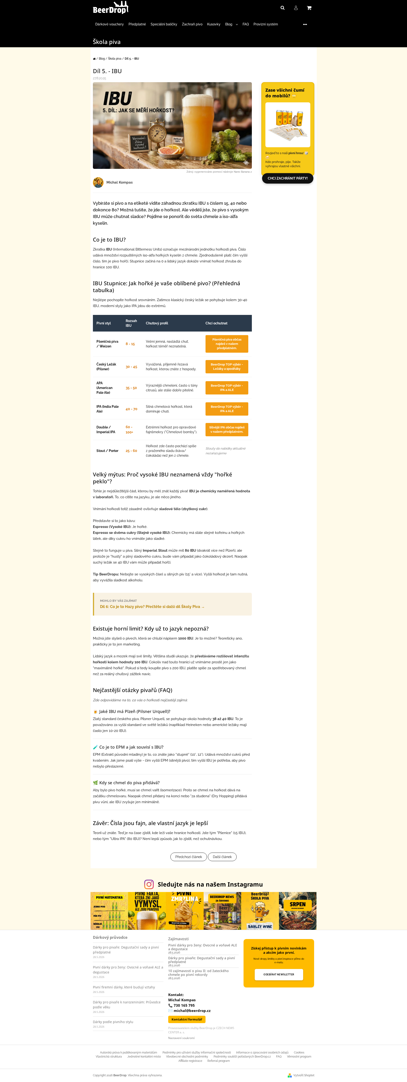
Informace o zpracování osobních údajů (262, 1052)
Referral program (218, 1061)
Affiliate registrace (190, 1061)
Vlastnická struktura (109, 1056)
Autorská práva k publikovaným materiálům (128, 1052)
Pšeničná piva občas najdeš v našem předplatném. (226, 344)
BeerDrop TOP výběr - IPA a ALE (227, 388)
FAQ (279, 1056)
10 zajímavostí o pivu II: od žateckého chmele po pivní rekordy (198, 972)
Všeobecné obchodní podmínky (187, 1056)
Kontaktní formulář (187, 1019)
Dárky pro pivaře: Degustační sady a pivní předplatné (201, 959)
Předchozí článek (188, 857)
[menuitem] (109, 24)
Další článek (222, 857)
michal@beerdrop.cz (192, 1010)
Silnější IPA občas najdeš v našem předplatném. (226, 429)
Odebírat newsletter (278, 974)
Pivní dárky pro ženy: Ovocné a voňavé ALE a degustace (202, 947)
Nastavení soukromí (181, 1038)
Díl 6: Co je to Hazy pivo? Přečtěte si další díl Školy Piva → (152, 604)
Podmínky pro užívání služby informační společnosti (197, 1052)
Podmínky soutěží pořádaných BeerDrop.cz (242, 1056)
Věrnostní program (299, 1056)
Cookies (299, 1052)
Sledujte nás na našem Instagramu (210, 884)
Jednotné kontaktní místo (144, 1056)
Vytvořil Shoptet (303, 1075)
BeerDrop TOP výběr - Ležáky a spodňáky (227, 366)
